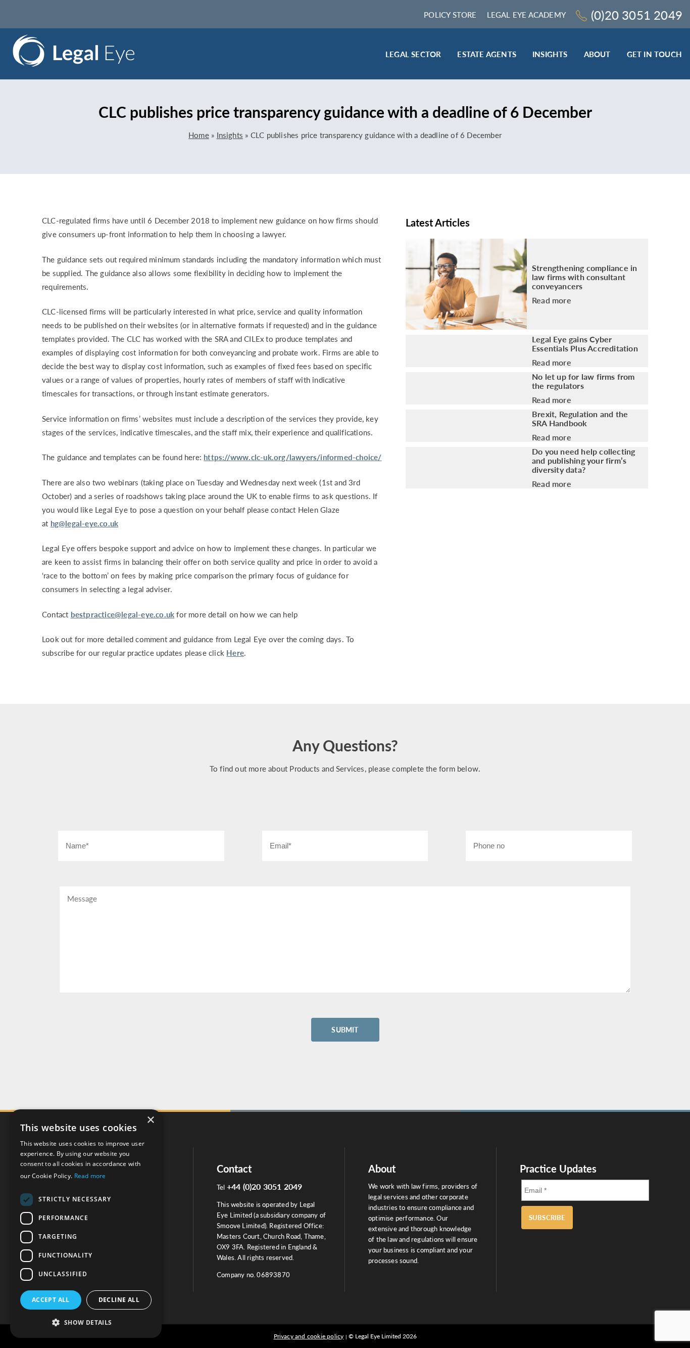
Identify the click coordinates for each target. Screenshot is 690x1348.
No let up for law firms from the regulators (583, 381)
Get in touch (654, 54)
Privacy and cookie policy (309, 1336)
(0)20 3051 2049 (636, 15)
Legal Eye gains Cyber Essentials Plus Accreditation (585, 344)
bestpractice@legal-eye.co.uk (123, 614)
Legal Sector (413, 54)
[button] (86, 1322)
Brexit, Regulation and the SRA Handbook (580, 419)
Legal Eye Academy (526, 14)
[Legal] (73, 54)
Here (235, 652)
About (597, 54)
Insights (550, 54)
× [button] (150, 1120)
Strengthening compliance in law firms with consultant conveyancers (584, 277)
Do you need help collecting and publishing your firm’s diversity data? (583, 460)
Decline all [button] (118, 1299)
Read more (551, 300)
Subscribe (547, 1218)
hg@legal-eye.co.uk (85, 523)
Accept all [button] (51, 1299)
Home (198, 135)
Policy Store (450, 14)
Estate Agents (486, 54)
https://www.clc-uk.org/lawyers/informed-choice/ (292, 457)
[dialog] (86, 1223)
